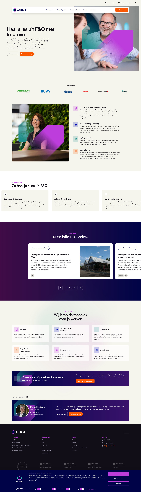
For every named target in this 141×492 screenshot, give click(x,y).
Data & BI (44, 445)
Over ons (113, 3)
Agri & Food (15, 440)
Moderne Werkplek (47, 450)
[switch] (54, 489)
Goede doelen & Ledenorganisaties (21, 445)
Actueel (107, 3)
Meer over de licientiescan (85, 381)
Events (85, 10)
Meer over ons (61, 414)
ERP (43, 442)
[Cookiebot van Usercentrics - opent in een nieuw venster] (19, 489)
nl (135, 3)
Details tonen (90, 489)
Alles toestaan (119, 474)
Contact (93, 10)
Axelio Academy (122, 10)
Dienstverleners (16, 442)
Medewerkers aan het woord (79, 447)
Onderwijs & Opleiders (17, 450)
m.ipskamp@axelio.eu (37, 414)
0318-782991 (35, 412)
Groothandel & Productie (18, 447)
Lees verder (104, 274)
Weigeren (118, 483)
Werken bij (121, 3)
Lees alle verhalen (70, 288)
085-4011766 (108, 440)
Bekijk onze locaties (110, 446)
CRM (43, 440)
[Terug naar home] (19, 10)
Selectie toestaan (119, 478)
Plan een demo (13, 54)
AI (42, 447)
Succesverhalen (75, 10)
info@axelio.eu (108, 443)
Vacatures (129, 3)
